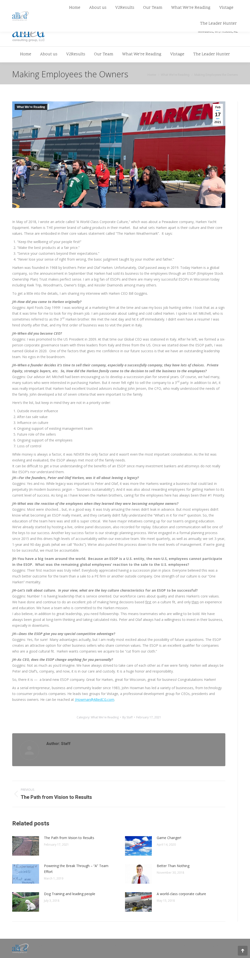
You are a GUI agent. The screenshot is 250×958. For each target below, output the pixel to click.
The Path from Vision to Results (69, 837)
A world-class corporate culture (181, 893)
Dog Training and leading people (69, 893)
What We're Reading (31, 107)
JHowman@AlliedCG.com (94, 699)
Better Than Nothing (173, 865)
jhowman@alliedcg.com (117, 946)
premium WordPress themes (52, 951)
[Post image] (25, 846)
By (127, 717)
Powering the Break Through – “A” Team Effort (76, 868)
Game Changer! (169, 837)
